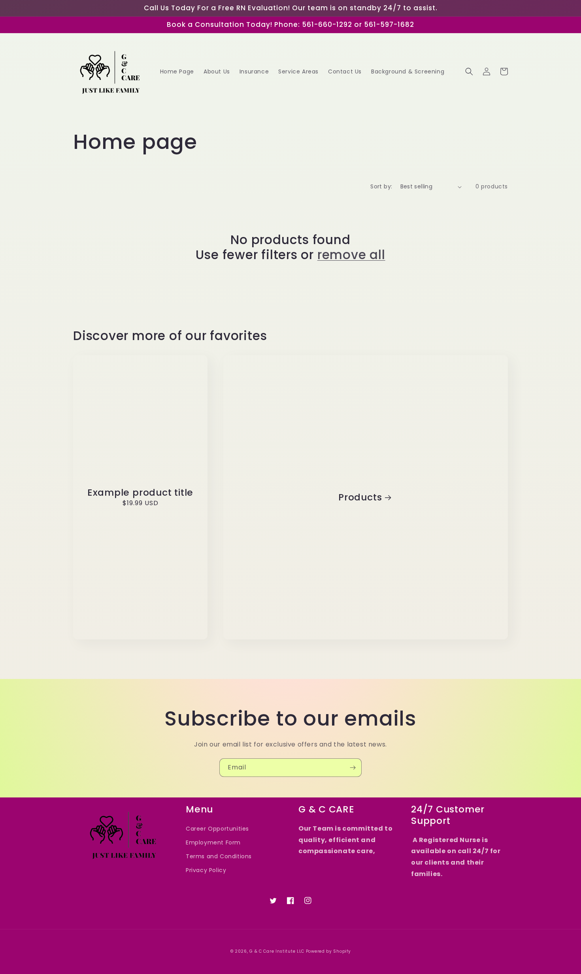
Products (360, 497)
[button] (469, 71)
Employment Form (213, 842)
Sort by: (381, 186)
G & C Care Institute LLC (276, 951)
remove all (351, 254)
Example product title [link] (140, 492)
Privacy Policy (206, 870)
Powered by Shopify (328, 951)
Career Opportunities (217, 829)
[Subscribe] (352, 767)
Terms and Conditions (219, 856)
